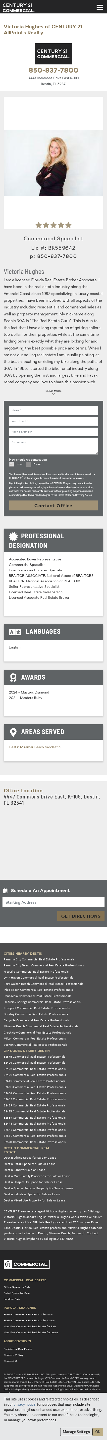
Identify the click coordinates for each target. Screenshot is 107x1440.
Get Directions (81, 916)
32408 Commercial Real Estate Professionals (35, 1087)
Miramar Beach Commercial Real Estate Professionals (41, 1026)
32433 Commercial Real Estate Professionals (35, 1099)
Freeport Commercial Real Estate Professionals (37, 1008)
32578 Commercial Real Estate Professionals (34, 1056)
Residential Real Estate (18, 1349)
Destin (14, 747)
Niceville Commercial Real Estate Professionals (36, 971)
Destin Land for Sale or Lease (24, 1170)
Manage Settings (76, 1432)
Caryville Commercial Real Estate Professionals (36, 1020)
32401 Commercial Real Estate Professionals (34, 1062)
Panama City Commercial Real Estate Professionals (39, 959)
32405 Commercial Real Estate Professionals (35, 1075)
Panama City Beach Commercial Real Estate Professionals (44, 965)
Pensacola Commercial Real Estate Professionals (37, 996)
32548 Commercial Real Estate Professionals (35, 1130)
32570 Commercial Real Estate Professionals (35, 1142)
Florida (27, 1228)
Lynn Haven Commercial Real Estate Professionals (38, 977)
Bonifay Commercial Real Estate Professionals (36, 1014)
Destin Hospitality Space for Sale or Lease (33, 1182)
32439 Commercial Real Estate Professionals (35, 1105)
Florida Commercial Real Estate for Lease (29, 1320)
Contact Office (53, 505)
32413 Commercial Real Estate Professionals (34, 1081)
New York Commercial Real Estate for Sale (30, 1326)
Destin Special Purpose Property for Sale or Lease (38, 1188)
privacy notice (24, 1404)
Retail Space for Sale (17, 1293)
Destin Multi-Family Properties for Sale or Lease (37, 1176)
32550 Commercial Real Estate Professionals (35, 1136)
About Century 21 (17, 1341)
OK (97, 1432)
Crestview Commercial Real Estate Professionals (37, 1032)
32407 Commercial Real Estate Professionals (35, 1069)
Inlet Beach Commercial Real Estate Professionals (38, 990)
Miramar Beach (32, 747)
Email (19, 464)
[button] (53, 891)
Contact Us (11, 1361)
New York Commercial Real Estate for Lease (31, 1332)
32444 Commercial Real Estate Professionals (35, 1123)
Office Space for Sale (17, 1287)
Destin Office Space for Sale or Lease (30, 1157)
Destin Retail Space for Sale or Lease (29, 1164)
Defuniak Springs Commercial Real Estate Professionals (42, 1002)
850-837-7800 (53, 69)
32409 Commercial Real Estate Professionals (35, 1093)
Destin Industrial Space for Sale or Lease (32, 1194)
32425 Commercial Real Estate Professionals (34, 1111)
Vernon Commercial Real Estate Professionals (35, 1044)
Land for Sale (12, 1299)
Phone (37, 464)
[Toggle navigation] (100, 5)
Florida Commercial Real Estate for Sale (28, 1314)
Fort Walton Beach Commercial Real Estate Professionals (43, 984)
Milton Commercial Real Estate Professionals (35, 1038)
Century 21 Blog (13, 1355)
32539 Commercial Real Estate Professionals (35, 1117)
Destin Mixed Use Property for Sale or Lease (34, 1200)
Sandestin (52, 747)
